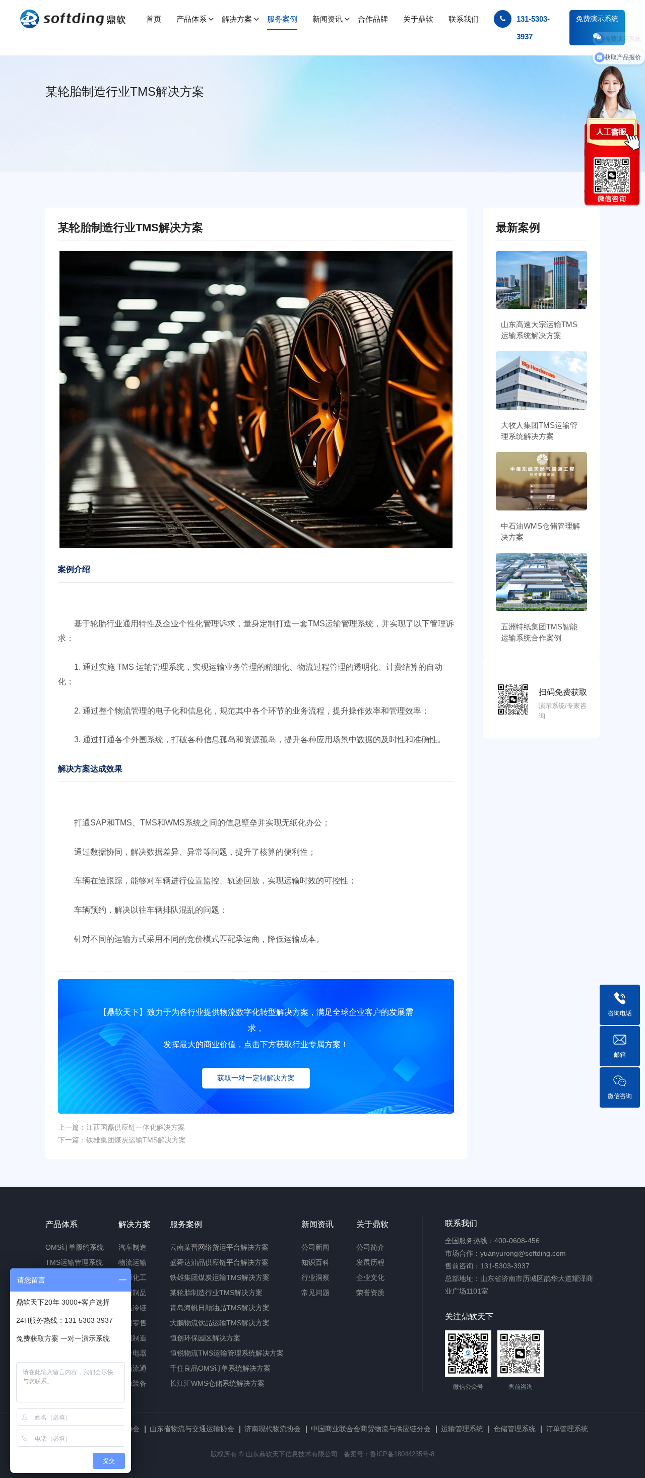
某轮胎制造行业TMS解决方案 (216, 1293)
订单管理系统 (567, 1429)
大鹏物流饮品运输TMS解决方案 (220, 1323)
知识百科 (315, 1262)
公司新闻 (315, 1247)
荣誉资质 (370, 1293)
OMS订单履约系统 (74, 1247)
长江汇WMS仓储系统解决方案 (217, 1383)
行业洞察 (315, 1277)
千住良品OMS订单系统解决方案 (220, 1368)
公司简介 (370, 1247)
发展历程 (370, 1262)
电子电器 (132, 1353)
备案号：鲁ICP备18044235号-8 (389, 1454)
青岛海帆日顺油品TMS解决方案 (220, 1308)
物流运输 (132, 1262)
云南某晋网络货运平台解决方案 (219, 1247)
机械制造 (132, 1338)
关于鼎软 (372, 1224)
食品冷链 (132, 1308)
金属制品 (132, 1293)
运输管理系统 (462, 1429)
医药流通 (132, 1368)
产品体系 (61, 1224)
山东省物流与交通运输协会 (192, 1429)
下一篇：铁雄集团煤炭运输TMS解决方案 (122, 1140)
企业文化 (370, 1277)
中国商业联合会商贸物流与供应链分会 (371, 1429)
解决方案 (134, 1224)
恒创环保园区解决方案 (205, 1338)
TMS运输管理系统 (74, 1262)
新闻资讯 (317, 1224)
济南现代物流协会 (272, 1429)
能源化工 (132, 1277)
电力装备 (132, 1383)
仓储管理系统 (514, 1429)
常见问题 (315, 1293)
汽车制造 (132, 1247)
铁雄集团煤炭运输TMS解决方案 (220, 1277)
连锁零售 (132, 1323)
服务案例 (186, 1224)
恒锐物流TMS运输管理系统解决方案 (227, 1353)
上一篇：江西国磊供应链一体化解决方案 (121, 1127)
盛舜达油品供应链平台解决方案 (219, 1262)
